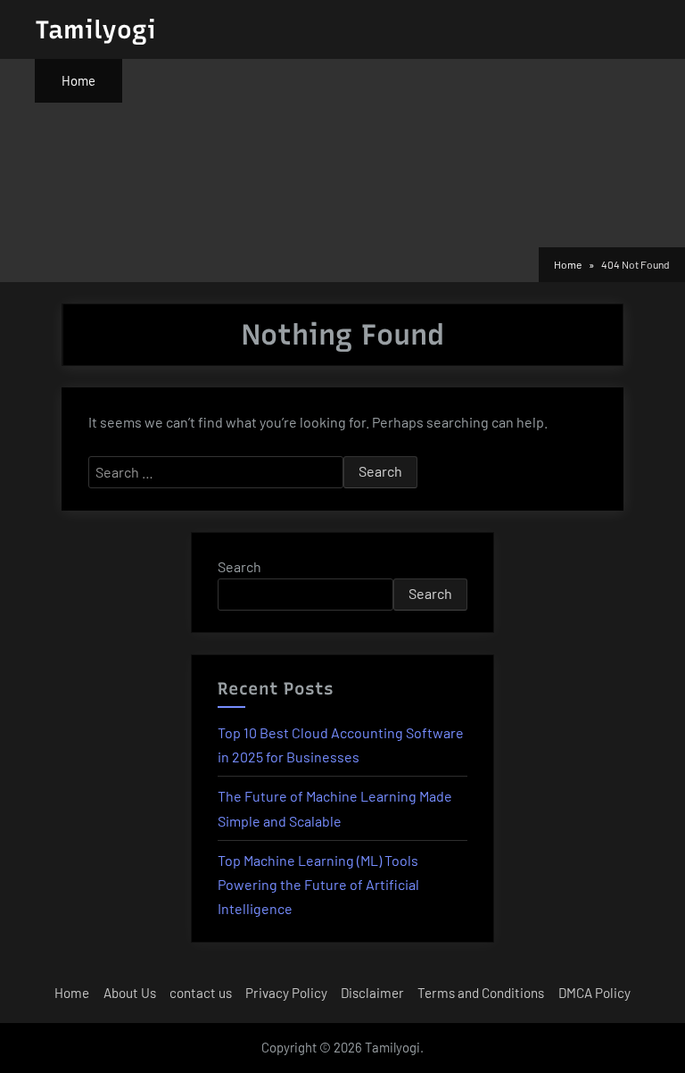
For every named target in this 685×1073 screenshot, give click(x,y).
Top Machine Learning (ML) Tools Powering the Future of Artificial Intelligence (318, 884)
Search (239, 566)
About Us (129, 993)
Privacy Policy (286, 993)
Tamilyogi (95, 29)
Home (78, 80)
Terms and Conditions (480, 993)
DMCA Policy (594, 993)
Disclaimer (372, 993)
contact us (200, 993)
